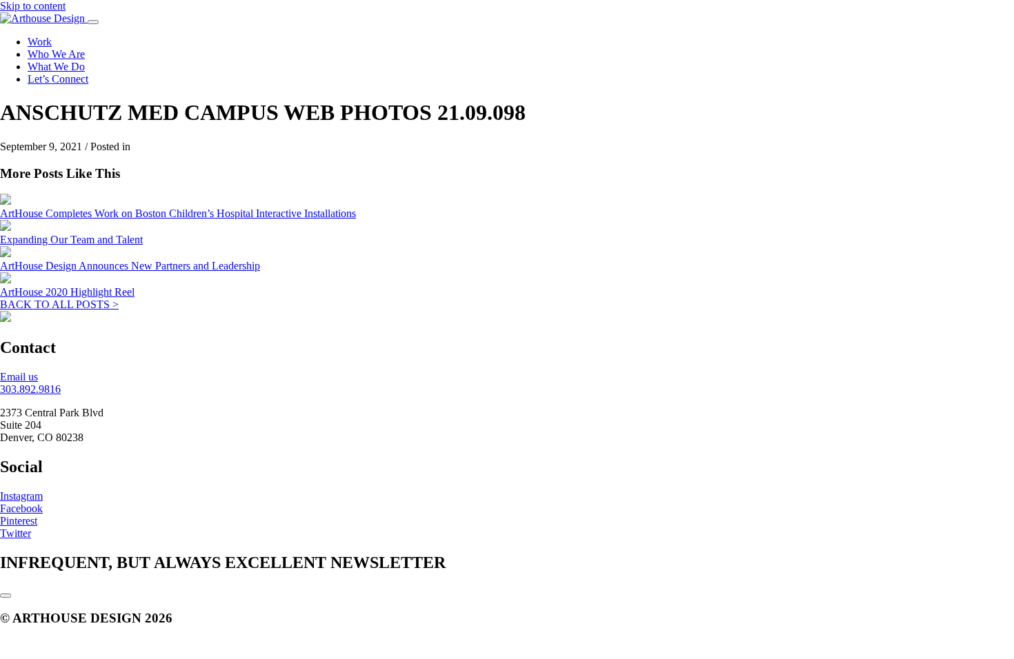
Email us (19, 377)
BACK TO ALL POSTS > (59, 304)
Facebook (21, 508)
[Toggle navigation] (93, 22)
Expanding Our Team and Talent (71, 239)
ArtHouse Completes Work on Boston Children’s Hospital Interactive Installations (178, 213)
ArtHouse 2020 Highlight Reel (67, 292)
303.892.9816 (30, 389)
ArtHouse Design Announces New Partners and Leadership (130, 266)
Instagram (21, 496)
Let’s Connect (58, 79)
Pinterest (18, 521)
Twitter (15, 533)
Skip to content (33, 6)
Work (40, 42)
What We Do (56, 66)
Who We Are (56, 54)
